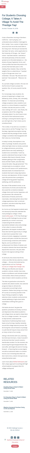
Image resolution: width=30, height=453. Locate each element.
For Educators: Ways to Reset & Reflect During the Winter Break (15, 397)
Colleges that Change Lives (17, 266)
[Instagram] (18, 438)
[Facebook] (16, 33)
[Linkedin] (13, 33)
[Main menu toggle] (3, 6)
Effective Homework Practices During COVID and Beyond (14, 408)
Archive (4, 28)
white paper (9, 216)
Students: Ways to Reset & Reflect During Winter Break (13, 387)
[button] (15, 446)
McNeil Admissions (18, 362)
